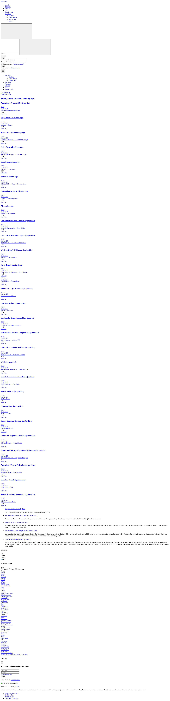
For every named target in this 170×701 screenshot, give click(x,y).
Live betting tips (6, 94)
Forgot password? (18, 64)
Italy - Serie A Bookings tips (12, 147)
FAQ (6, 10)
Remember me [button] (7, 64)
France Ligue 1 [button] (4, 602)
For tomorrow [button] (4, 619)
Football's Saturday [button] (5, 629)
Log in (3, 92)
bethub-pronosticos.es (11, 693)
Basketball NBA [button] (4, 609)
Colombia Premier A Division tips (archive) (18, 221)
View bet (3, 114)
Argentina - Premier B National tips (15, 103)
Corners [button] (3, 635)
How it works (9, 12)
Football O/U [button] (4, 641)
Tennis (2, 575)
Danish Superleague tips (10, 162)
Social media (13, 17)
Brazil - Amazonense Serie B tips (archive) (17, 377)
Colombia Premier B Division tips (14, 191)
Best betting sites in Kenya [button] (7, 653)
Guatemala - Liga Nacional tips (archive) (17, 318)
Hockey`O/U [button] (4, 642)
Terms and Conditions (11, 698)
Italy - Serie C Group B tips (12, 118)
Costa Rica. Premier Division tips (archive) (18, 347)
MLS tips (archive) (8, 362)
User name (4, 60)
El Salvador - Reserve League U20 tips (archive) (20, 333)
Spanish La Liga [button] (4, 598)
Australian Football (5, 586)
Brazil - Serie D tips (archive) (12, 391)
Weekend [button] (3, 626)
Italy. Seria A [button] (4, 601)
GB (4, 557)
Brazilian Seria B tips (9, 177)
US (4, 559)
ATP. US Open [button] (4, 612)
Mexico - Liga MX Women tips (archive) (17, 250)
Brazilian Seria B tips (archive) (13, 480)
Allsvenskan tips (7, 206)
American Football (5, 584)
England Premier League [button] (6, 596)
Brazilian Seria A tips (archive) (13, 303)
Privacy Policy (9, 697)
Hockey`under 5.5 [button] (5, 651)
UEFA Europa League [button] (6, 595)
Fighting (3, 590)
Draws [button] (2, 636)
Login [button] (3, 58)
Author (11, 21)
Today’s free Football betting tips (17, 98)
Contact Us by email (22, 654)
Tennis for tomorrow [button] (5, 623)
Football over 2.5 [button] (5, 647)
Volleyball (3, 578)
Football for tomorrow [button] (6, 620)
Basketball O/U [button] (4, 645)
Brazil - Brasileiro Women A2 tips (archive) (18, 494)
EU (4, 555)
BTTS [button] (2, 633)
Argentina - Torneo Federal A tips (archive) (18, 465)
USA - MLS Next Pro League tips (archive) (18, 235)
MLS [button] (2, 604)
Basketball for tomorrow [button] (6, 625)
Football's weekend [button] (5, 628)
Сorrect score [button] (4, 632)
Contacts (11, 15)
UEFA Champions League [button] (7, 593)
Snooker (3, 589)
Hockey (2, 574)
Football (3, 572)
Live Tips (8, 82)
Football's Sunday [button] (5, 630)
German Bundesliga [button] (5, 599)
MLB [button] (2, 611)
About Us (8, 14)
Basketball (3, 577)
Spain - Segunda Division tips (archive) (16, 421)
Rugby (2, 587)
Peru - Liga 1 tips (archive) (11, 265)
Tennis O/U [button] (3, 644)
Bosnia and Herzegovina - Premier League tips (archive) (23, 450)
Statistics (7, 8)
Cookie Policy (9, 695)
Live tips (7, 5)
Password (4, 62)
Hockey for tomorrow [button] (6, 622)
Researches (12, 19)
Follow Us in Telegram (8, 654)
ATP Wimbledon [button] (5, 607)
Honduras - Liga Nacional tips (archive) (17, 288)
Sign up (7, 92)
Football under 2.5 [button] (5, 650)
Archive (16, 686)
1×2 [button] (2, 639)
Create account (15, 68)
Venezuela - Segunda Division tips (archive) (18, 436)
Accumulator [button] (4, 616)
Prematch (8, 7)
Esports (2, 581)
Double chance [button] (4, 638)
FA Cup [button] (2, 605)
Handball (3, 583)
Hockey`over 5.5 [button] (5, 648)
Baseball (3, 580)
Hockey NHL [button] (4, 608)
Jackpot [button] (2, 617)
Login (3, 66)
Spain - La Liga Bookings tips (13, 132)
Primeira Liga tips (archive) (12, 406)
